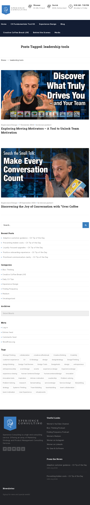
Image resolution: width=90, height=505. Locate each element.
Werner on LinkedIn (55, 444)
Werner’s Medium (54, 436)
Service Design (65, 383)
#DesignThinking (9, 355)
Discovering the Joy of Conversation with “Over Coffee (39, 206)
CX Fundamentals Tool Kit (23, 24)
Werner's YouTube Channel (58, 424)
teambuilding (51, 387)
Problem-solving (67, 378)
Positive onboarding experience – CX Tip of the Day (25, 252)
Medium (6, 294)
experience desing (10, 373)
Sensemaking (35, 383)
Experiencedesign (68, 369)
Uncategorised (9, 298)
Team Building (36, 387)
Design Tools (42, 364)
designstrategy (57, 360)
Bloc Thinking (8, 270)
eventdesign (25, 369)
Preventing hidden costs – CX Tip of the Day (22, 243)
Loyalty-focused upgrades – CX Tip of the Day (23, 248)
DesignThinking (73, 360)
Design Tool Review (25, 364)
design (45, 360)
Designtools (55, 364)
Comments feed (10, 337)
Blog (63, 24)
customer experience (11, 360)
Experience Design (47, 24)
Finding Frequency (10, 289)
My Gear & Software (55, 448)
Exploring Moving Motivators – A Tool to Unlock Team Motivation (40, 130)
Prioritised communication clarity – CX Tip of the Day (25, 257)
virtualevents (40, 392)
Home (3, 24)
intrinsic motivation (37, 378)
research (22, 383)
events (36, 369)
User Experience (25, 392)
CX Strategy (34, 360)
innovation (69, 373)
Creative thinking (59, 355)
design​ (66, 364)
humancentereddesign (53, 373)
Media (57, 32)
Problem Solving (9, 383)
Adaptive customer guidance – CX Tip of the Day (24, 238)
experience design (50, 369)
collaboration (25, 355)
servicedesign (50, 383)
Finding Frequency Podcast (58, 432)
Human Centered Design (30, 373)
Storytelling (79, 383)
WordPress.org (9, 342)
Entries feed (8, 332)
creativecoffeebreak (41, 355)
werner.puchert (44, 125)
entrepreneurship (9, 369)
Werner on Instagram (55, 440)
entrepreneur (79, 364)
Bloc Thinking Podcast (56, 428)
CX (24, 360)
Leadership (52, 378)
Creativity (73, 355)
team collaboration (67, 387)
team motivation (9, 392)
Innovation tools (8, 378)
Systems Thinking (19, 387)
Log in (5, 327)
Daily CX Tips (8, 279)
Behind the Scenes (41, 32)
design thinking (8, 364)
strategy (6, 387)
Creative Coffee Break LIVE (16, 32)
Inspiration (22, 378)
